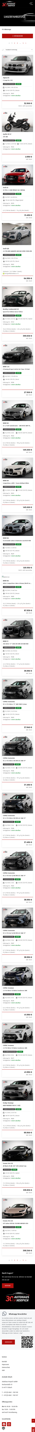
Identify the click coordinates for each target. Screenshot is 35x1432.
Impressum (5, 1364)
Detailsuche (18, 36)
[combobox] (19, 50)
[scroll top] (33, 1420)
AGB (3, 1370)
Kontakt (4, 1361)
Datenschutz (6, 1367)
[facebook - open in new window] (4, 1424)
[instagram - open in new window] (9, 1424)
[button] (3, 1428)
